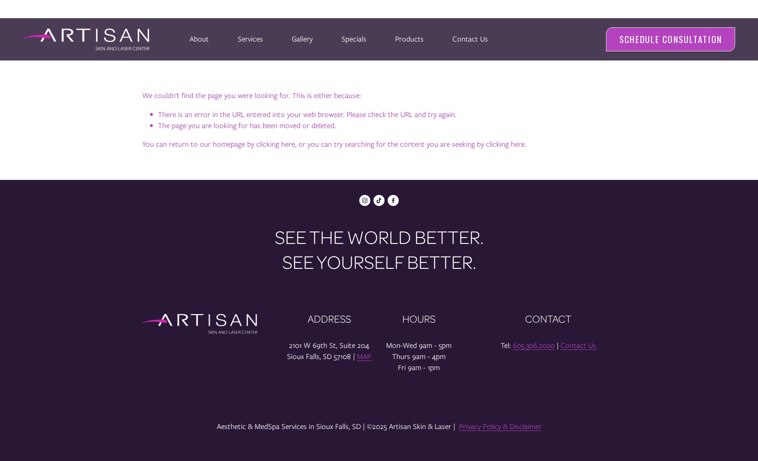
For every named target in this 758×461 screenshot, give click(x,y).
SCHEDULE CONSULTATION (670, 39)
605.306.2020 (534, 345)
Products (409, 39)
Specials (353, 39)
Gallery (302, 39)
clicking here (275, 144)
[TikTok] (379, 200)
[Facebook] (393, 200)
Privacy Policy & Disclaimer (500, 426)
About (199, 39)
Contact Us (470, 39)
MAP (364, 356)
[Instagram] (364, 200)
